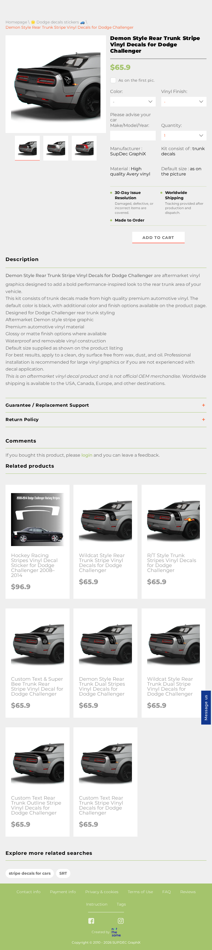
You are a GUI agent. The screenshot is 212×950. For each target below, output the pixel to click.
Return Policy (22, 419)
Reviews (188, 891)
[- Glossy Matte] (184, 102)
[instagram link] (120, 921)
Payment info (63, 891)
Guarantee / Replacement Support (47, 405)
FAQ (166, 891)
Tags (121, 904)
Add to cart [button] (158, 237)
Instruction (96, 904)
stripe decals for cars (30, 873)
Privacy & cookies (101, 891)
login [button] (86, 455)
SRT (63, 873)
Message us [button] (205, 707)
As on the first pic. (136, 80)
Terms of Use (140, 891)
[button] (27, 148)
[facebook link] (91, 921)
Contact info (29, 891)
